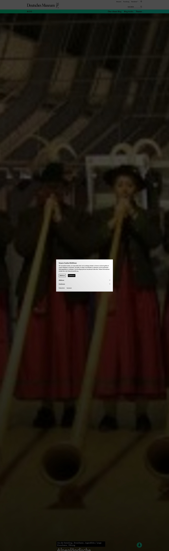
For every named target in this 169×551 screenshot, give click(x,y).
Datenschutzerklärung (73, 271)
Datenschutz (62, 288)
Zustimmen (72, 275)
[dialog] (84, 275)
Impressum (69, 288)
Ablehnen (62, 275)
